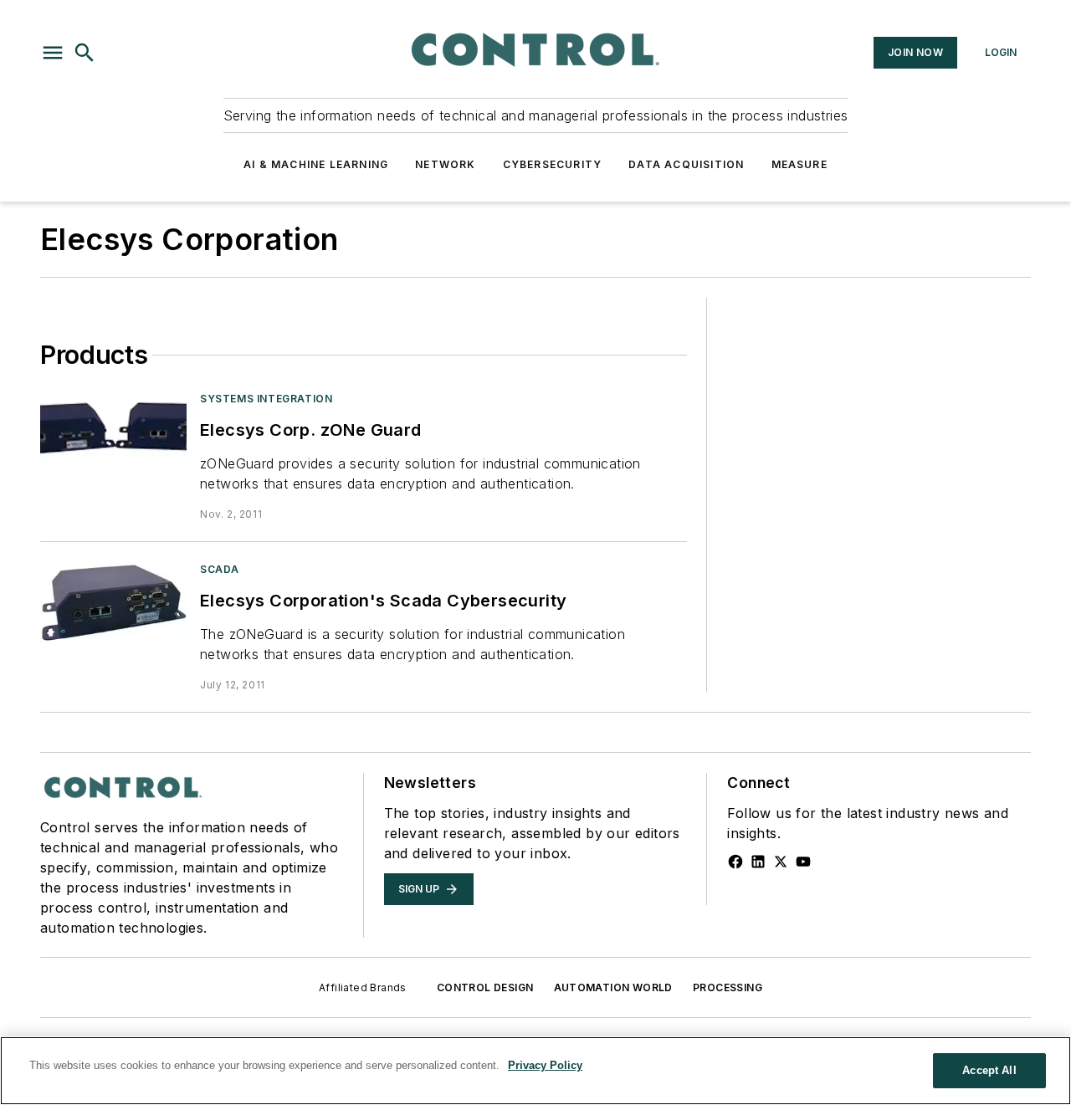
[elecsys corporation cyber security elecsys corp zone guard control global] (113, 432)
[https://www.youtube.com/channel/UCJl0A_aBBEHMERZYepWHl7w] (803, 861)
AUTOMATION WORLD (613, 987)
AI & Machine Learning (315, 164)
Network (445, 164)
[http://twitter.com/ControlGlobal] (780, 861)
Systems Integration (266, 398)
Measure (799, 164)
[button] (52, 52)
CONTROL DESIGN (485, 987)
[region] (535, 1070)
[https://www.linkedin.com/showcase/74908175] (758, 861)
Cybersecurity (552, 164)
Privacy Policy (545, 1065)
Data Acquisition (686, 164)
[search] (84, 52)
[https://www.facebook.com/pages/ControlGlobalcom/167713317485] (735, 861)
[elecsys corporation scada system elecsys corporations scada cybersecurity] (113, 602)
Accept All (989, 1070)
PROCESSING (727, 987)
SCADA (219, 569)
